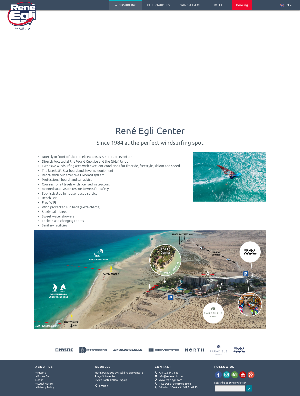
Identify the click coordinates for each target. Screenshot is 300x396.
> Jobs (39, 379)
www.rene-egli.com (170, 379)
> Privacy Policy (44, 387)
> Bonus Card (43, 376)
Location (103, 385)
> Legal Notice (44, 383)
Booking (242, 5)
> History (40, 372)
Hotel (218, 5)
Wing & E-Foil (191, 5)
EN (286, 5)
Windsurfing (125, 5)
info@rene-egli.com (171, 376)
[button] (10, 63)
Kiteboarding (158, 5)
